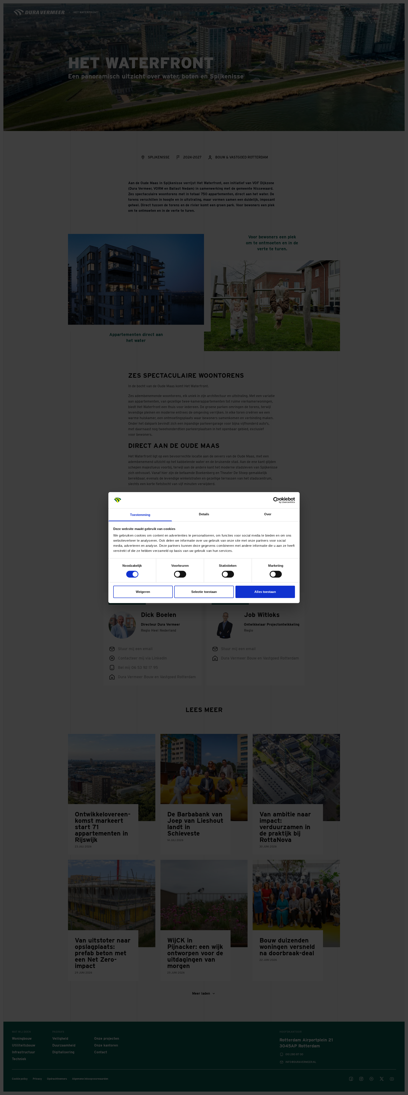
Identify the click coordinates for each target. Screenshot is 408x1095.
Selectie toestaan (204, 592)
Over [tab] (267, 514)
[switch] (180, 574)
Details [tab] (204, 514)
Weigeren (143, 592)
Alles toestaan (265, 592)
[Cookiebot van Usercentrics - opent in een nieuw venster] (276, 500)
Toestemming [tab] (140, 515)
